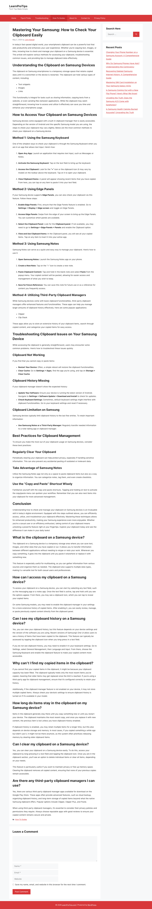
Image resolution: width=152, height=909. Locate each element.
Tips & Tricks (26, 18)
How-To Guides (59, 18)
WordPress (92, 905)
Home (13, 18)
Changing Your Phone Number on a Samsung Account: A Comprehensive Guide (122, 55)
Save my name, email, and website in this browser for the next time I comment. (50, 884)
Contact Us (85, 18)
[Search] (136, 34)
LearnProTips (18, 6)
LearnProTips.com (69, 905)
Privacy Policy (99, 18)
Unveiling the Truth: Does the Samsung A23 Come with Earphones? (119, 101)
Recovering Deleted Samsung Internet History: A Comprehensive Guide (121, 74)
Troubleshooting (41, 18)
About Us (73, 18)
